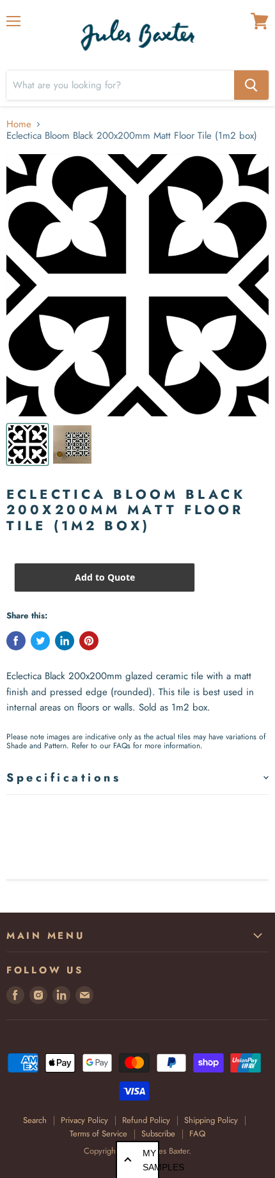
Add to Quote (105, 577)
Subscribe (158, 1133)
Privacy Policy (84, 1120)
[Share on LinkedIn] (64, 640)
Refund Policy (146, 1120)
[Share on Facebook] (16, 640)
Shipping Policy (211, 1120)
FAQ (197, 1133)
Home (18, 124)
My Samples (151, 1160)
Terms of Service (98, 1133)
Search (35, 1120)
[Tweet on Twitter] (40, 640)
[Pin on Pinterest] (88, 640)
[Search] (251, 85)
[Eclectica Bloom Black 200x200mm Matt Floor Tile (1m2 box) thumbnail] (27, 444)
